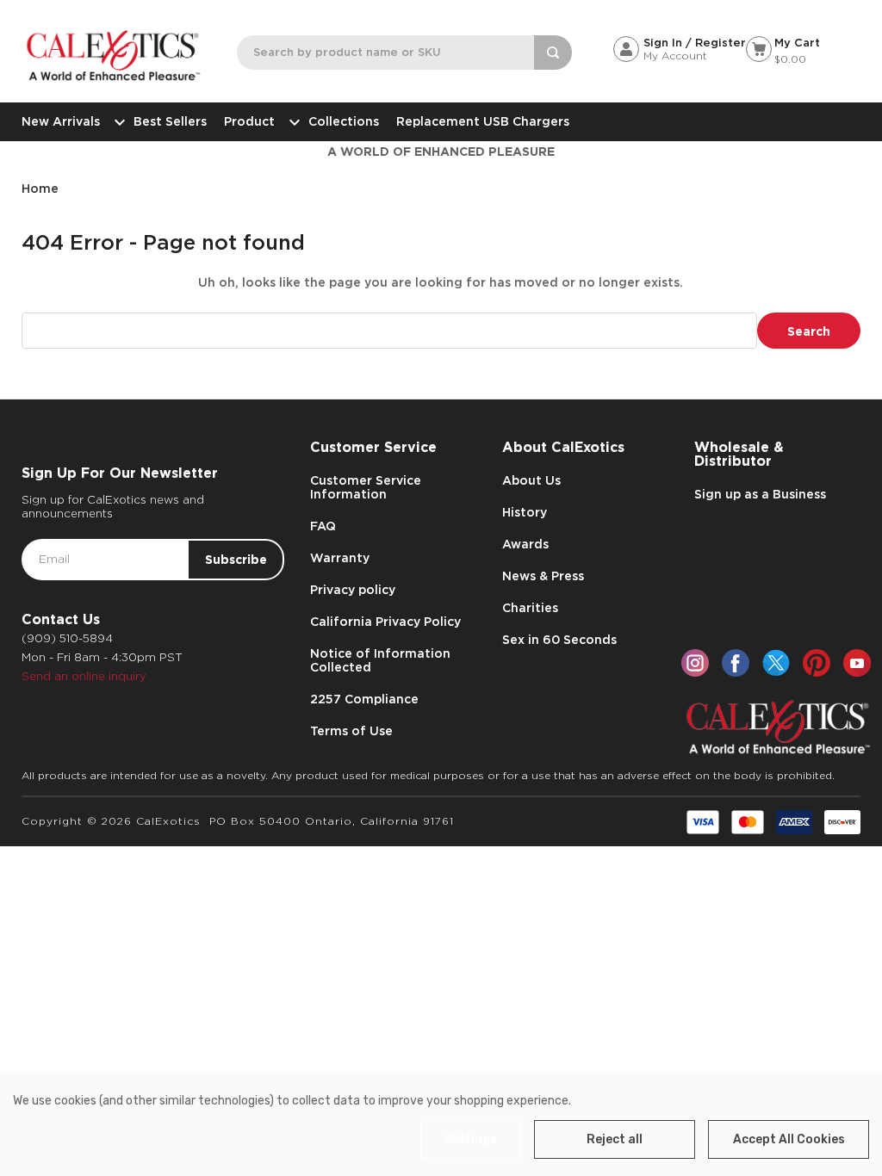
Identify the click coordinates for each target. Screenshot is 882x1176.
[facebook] (735, 663)
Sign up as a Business (760, 494)
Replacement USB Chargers (482, 121)
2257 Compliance (364, 699)
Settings (470, 1139)
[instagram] (695, 663)
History (524, 512)
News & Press (543, 576)
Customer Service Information (365, 487)
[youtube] (857, 663)
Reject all (615, 1139)
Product (249, 121)
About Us (531, 480)
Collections (343, 121)
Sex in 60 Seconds (559, 640)
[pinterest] (816, 663)
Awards (525, 544)
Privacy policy (352, 590)
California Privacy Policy (385, 621)
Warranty (340, 558)
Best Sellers (170, 121)
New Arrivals (61, 121)
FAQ (323, 526)
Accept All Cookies (789, 1139)
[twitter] (776, 663)
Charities (530, 608)
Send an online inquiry (84, 676)
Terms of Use (351, 731)
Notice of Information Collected (380, 660)
